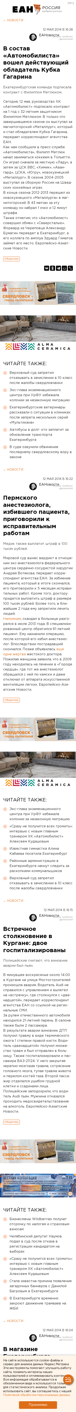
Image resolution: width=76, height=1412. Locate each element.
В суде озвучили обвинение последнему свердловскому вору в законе (41, 452)
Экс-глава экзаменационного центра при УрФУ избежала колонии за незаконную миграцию (40, 395)
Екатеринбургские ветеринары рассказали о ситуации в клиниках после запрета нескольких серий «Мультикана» (40, 415)
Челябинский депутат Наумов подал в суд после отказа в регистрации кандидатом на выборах (36, 1244)
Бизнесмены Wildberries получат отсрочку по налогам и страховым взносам (39, 1224)
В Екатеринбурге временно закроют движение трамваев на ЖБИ (38, 1303)
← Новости (13, 20)
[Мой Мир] (64, 268)
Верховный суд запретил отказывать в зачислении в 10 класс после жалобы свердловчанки (41, 378)
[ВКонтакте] (46, 268)
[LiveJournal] (70, 268)
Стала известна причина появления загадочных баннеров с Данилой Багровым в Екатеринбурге (41, 1286)
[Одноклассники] (52, 268)
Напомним (12, 619)
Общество (11, 259)
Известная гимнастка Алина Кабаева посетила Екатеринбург (38, 851)
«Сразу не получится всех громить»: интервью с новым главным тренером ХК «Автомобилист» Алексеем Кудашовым (41, 834)
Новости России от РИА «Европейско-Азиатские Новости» (27, 9)
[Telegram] (58, 268)
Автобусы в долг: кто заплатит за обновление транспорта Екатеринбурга (39, 435)
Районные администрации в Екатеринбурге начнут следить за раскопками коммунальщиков (39, 866)
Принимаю (38, 1405)
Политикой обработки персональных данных (36, 1395)
